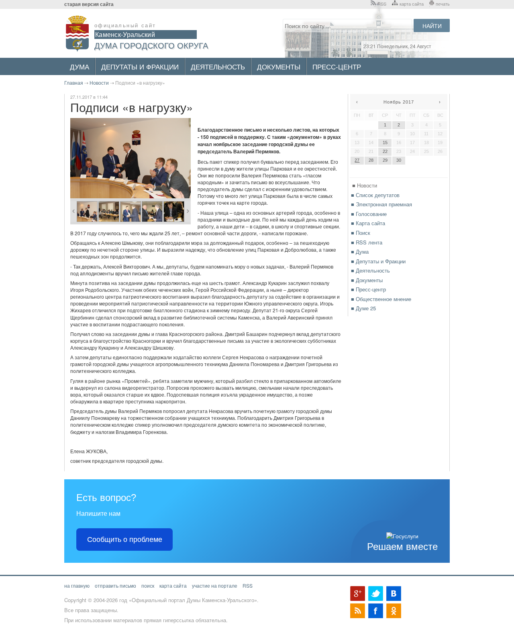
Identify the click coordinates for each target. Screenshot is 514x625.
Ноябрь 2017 (398, 102)
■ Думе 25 (363, 308)
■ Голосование (369, 214)
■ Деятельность (370, 270)
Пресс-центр (336, 66)
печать (443, 3)
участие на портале (214, 585)
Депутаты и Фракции (140, 66)
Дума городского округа (151, 45)
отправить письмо (115, 585)
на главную (77, 585)
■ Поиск (360, 232)
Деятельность (218, 66)
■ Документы (367, 280)
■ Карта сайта (368, 223)
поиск (147, 585)
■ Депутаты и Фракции (378, 261)
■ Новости (364, 185)
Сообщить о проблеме (124, 539)
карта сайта (412, 3)
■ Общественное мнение (381, 299)
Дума (79, 66)
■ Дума (360, 251)
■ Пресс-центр (368, 289)
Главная (73, 82)
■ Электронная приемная (381, 204)
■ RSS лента (366, 242)
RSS (381, 3)
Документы (278, 66)
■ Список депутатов (375, 195)
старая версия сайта (89, 4)
